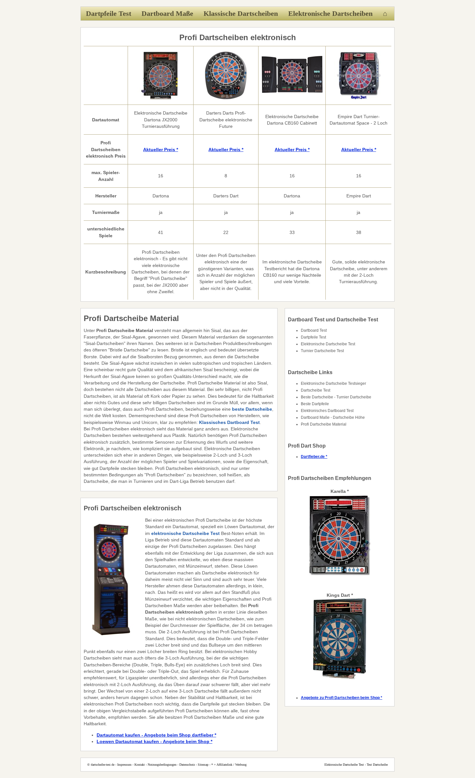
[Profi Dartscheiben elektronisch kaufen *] (161, 98)
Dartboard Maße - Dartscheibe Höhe (333, 417)
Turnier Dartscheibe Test (322, 351)
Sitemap (203, 764)
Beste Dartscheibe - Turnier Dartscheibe (336, 397)
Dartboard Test (314, 330)
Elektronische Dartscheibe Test (328, 344)
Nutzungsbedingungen (162, 764)
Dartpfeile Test (108, 13)
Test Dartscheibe (377, 764)
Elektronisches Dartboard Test (327, 410)
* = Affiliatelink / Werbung (229, 764)
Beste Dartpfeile (315, 404)
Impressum (124, 764)
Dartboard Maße (167, 13)
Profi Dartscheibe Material (323, 424)
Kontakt (139, 764)
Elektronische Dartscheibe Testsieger (333, 383)
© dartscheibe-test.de (100, 764)
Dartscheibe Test (315, 390)
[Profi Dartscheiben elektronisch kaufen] (292, 98)
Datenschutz (187, 764)
